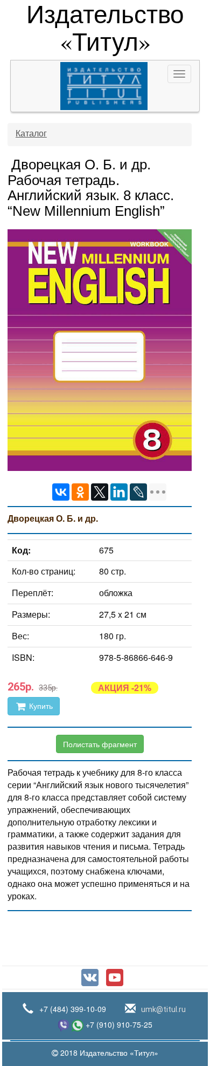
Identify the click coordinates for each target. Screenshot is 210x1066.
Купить (40, 706)
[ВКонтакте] (60, 492)
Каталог (31, 133)
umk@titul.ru (162, 1009)
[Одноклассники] (80, 492)
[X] (99, 492)
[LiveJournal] (138, 492)
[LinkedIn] (119, 492)
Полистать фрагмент (100, 744)
